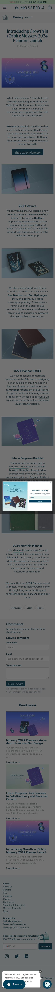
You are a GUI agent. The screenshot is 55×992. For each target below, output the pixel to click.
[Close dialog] (51, 483)
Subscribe (40, 501)
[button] (47, 984)
